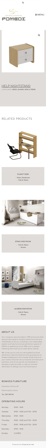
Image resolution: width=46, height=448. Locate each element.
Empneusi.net (28, 444)
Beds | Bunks (18, 89)
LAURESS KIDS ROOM (23, 309)
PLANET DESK (23, 174)
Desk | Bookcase (23, 177)
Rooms (23, 247)
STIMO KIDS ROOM (23, 241)
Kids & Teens (30, 89)
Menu (40, 15)
